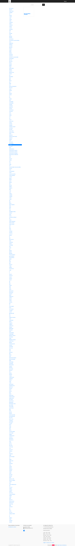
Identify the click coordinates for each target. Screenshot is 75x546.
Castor (10, 115)
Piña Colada (11, 406)
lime (10, 316)
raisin (10, 427)
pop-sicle (10, 417)
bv (9, 96)
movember (11, 363)
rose (10, 448)
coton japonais (11, 171)
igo (9, 281)
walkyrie (10, 517)
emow (10, 215)
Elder (10, 206)
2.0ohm (10, 26)
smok (10, 462)
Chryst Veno (11, 130)
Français (52, 542)
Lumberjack (11, 320)
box (10, 91)
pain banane (11, 384)
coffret (10, 160)
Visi (9, 509)
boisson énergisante (12, 86)
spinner (10, 467)
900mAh (10, 37)
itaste (10, 289)
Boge (10, 83)
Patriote (10, 388)
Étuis (10, 228)
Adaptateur (11, 43)
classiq (10, 144)
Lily (9, 314)
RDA (10, 428)
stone (10, 473)
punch (10, 424)
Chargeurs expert (12, 126)
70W (10, 34)
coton (10, 169)
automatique (11, 58)
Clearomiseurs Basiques (13, 153)
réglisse (10, 434)
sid (9, 457)
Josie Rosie (11, 292)
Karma (10, 299)
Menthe (10, 342)
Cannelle (10, 104)
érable (10, 219)
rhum (10, 441)
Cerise (10, 119)
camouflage (11, 101)
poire (10, 410)
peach (10, 389)
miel (10, 349)
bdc (9, 75)
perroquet (11, 399)
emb (10, 210)
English (44, 542)
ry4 (9, 452)
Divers (10, 180)
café (10, 100)
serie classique (11, 456)
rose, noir (11, 449)
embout (10, 212)
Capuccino (11, 107)
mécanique (11, 336)
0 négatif (10, 12)
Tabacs (10, 481)
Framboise (11, 242)
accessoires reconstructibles (14, 40)
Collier (10, 164)
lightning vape (11, 313)
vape (10, 498)
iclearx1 (10, 279)
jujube (10, 295)
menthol (10, 345)
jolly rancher (11, 290)
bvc (9, 97)
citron (10, 140)
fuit (9, 249)
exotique (10, 231)
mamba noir (11, 325)
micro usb (11, 347)
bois (10, 84)
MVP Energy (11, 364)
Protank (10, 423)
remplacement (11, 435)
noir (10, 371)
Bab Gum (10, 61)
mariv (10, 331)
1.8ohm (10, 19)
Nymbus (10, 374)
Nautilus (10, 366)
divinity (10, 182)
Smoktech (11, 463)
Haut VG (10, 264)
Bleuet (10, 80)
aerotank (10, 45)
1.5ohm (10, 16)
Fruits (10, 247)
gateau (10, 250)
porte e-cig (11, 419)
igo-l (10, 283)
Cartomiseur (11, 109)
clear (10, 147)
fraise (10, 240)
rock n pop (11, 446)
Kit (9, 304)
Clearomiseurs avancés (13, 150)
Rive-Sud (10, 445)
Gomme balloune (12, 254)
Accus (10, 41)
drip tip (10, 185)
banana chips (11, 68)
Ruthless (10, 451)
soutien (10, 466)
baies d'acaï (11, 11)
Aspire (10, 51)
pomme (10, 413)
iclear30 (10, 278)
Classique (10, 146)
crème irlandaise (12, 175)
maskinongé (11, 334)
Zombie (10, 521)
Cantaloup (11, 105)
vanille (10, 496)
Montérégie (11, 361)
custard (10, 176)
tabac (10, 477)
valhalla (10, 495)
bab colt (10, 59)
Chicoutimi (11, 128)
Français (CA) (48, 542)
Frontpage (11, 244)
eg (9, 200)
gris (10, 260)
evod (10, 229)
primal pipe (11, 421)
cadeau (10, 98)
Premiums (11, 420)
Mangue (10, 327)
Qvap (10, 425)
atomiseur (11, 54)
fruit (10, 246)
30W (10, 30)
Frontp (10, 243)
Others (10, 380)
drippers (10, 187)
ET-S (10, 225)
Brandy (10, 93)
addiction (10, 44)
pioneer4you (11, 407)
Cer (9, 118)
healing (10, 267)
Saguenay (11, 453)
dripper (10, 186)
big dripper (11, 76)
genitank (10, 253)
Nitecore (10, 370)
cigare (10, 133)
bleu (10, 79)
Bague (10, 66)
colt (9, 165)
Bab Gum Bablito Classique (27, 14)
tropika (10, 488)
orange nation (11, 377)
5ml (9, 32)
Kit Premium (11, 309)
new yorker (11, 368)
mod (10, 356)
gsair (10, 261)
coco (10, 157)
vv (9, 515)
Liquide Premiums (12, 317)
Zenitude (10, 520)
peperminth (11, 395)
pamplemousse (12, 385)
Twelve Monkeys (12, 494)
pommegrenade (12, 416)
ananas (10, 48)
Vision (10, 510)
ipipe (10, 286)
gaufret (10, 251)
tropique (10, 489)
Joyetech (10, 293)
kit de (10, 307)
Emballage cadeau (12, 211)
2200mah (10, 29)
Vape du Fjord (11, 501)
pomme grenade (12, 414)
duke (10, 189)
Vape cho (10, 499)
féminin (10, 235)
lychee (10, 321)
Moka (10, 360)
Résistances (11, 439)
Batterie (10, 9)
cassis (10, 114)
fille (9, 238)
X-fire (10, 519)
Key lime (10, 302)
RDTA (10, 430)
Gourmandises (11, 257)
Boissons (10, 87)
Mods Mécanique (12, 359)
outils (10, 381)
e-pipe (10, 199)
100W (10, 20)
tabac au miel (11, 478)
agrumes (10, 47)
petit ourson (11, 400)
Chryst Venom (11, 132)
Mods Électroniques (12, 357)
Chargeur (10, 125)
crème (10, 172)
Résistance (11, 438)
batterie (10, 70)
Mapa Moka (11, 328)
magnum (10, 324)
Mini (10, 353)
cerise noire (11, 121)
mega (10, 338)
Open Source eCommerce (61, 545)
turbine (10, 491)
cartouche (11, 111)
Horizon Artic (11, 268)
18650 (10, 23)
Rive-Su (10, 444)
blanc (10, 77)
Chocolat (10, 129)
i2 (9, 271)
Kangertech (11, 296)
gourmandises (11, 256)
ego (10, 201)
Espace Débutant (12, 221)
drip (10, 183)
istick (10, 288)
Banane (10, 69)
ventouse (10, 506)
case (10, 112)
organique (11, 378)
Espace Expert (11, 224)
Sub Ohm (10, 474)
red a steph (11, 432)
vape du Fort (11, 502)
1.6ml (10, 18)
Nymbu (10, 373)
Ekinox (10, 203)
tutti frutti (11, 492)
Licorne (10, 311)
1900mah (10, 25)
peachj (10, 391)
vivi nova (10, 512)
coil (9, 161)
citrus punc (11, 141)
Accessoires (11, 38)
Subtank (10, 476)
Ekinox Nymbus (12, 204)
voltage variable (12, 513)
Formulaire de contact (12, 526)
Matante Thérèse (12, 335)
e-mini (10, 197)
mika (10, 350)
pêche (10, 393)
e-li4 (10, 192)
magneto (10, 322)
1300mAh (11, 22)
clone (10, 155)
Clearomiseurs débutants (13, 154)
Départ (10, 179)
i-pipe (10, 270)
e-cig (10, 190)
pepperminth (11, 398)
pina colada (11, 405)
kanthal (10, 297)
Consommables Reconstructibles (15, 167)
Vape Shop (11, 503)
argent (10, 50)
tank (10, 483)
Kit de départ (11, 306)
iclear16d (10, 275)
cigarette (11, 137)
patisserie (11, 386)
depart (10, 178)
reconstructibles (12, 431)
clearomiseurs (11, 148)
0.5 (9, 13)
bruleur (10, 94)
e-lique (10, 193)
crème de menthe (12, 174)
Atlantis (10, 52)
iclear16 (10, 274)
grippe (10, 258)
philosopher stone (12, 403)
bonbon (10, 90)
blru (10, 82)
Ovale (10, 382)
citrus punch (11, 143)
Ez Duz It (10, 233)
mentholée (11, 346)
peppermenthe (11, 396)
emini (10, 214)
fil (9, 236)
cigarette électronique (13, 136)
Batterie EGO (11, 72)
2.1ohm (10, 27)
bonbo (10, 89)
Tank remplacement (12, 484)
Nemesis (10, 367)
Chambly (10, 123)
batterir (10, 73)
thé (9, 485)
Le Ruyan (10, 310)
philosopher (11, 402)
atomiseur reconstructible (13, 57)
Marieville (10, 329)
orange (10, 375)
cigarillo (10, 139)
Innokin (10, 285)
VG (9, 508)
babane (10, 64)
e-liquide (10, 194)
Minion (10, 354)
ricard (10, 442)
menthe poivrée (12, 343)
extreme (10, 232)
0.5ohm (10, 15)
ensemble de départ (12, 217)
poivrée (10, 412)
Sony (10, 464)
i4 (9, 272)
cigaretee (11, 135)
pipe (10, 409)
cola (10, 162)
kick (9, 303)
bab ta (10, 62)
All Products (11, 8)
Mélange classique (12, 339)
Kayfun (10, 300)
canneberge (11, 103)
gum (10, 263)
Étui (10, 226)
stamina (10, 470)
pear (10, 392)
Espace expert (11, 222)
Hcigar (10, 265)
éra (9, 218)
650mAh (10, 33)
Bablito (10, 65)
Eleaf (10, 207)
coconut (10, 158)
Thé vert (10, 487)
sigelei (10, 459)
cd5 (9, 116)
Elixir (10, 208)
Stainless (10, 469)
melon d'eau (11, 341)
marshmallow (11, 332)
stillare (10, 471)
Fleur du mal (11, 239)
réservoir (10, 437)
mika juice (11, 352)
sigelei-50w (11, 460)
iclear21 (10, 277)
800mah (10, 36)
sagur (10, 455)
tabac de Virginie (12, 480)
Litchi (10, 318)
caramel (10, 108)
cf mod (10, 122)
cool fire (10, 168)
